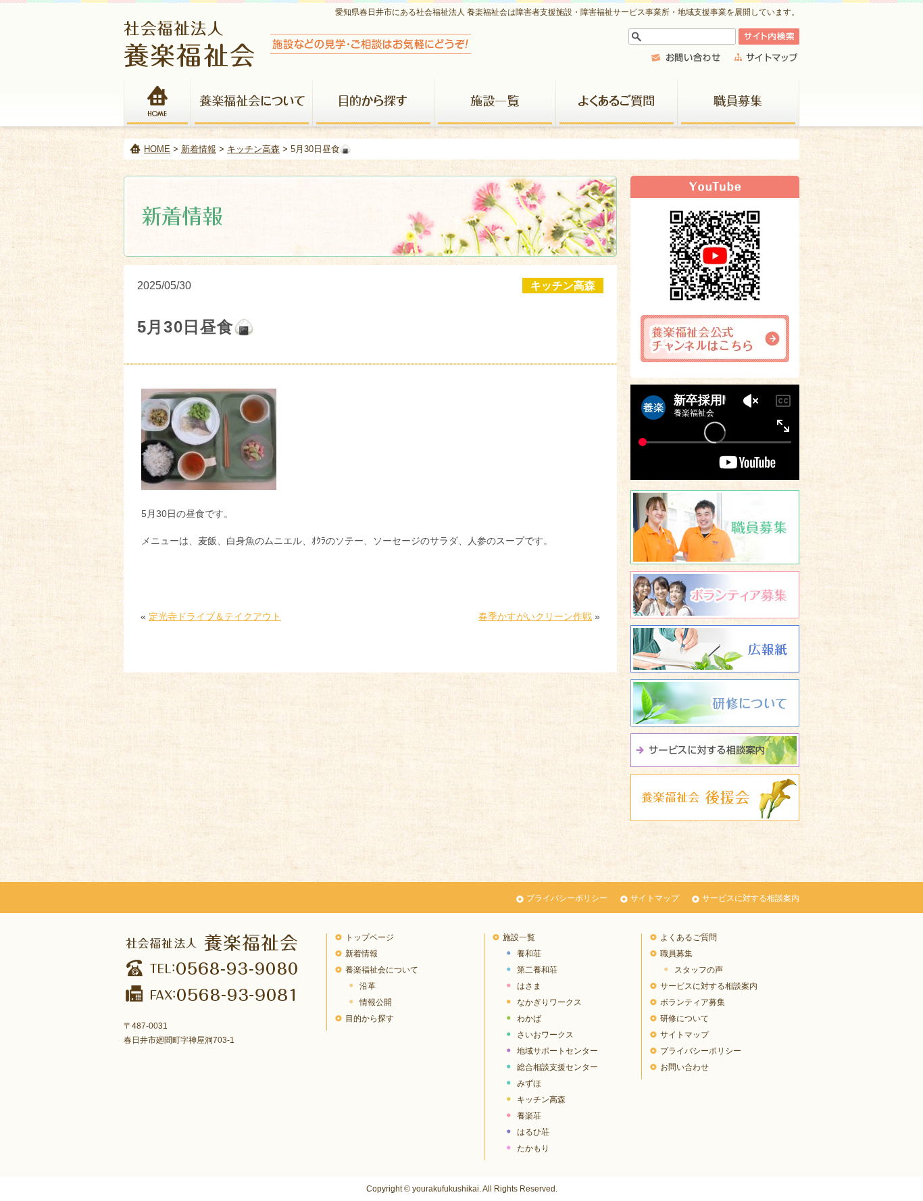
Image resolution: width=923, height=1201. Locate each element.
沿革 (367, 986)
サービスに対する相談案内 (750, 898)
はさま (529, 986)
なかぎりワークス (549, 1002)
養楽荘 (529, 1116)
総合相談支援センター (557, 1067)
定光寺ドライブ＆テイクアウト (215, 616)
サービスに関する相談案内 (714, 750)
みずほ (529, 1083)
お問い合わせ (684, 1067)
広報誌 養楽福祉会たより (714, 648)
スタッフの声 (698, 970)
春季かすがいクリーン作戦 (535, 616)
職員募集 (738, 102)
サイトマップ (654, 898)
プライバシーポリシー (566, 898)
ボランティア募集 (714, 594)
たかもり (533, 1148)
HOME (157, 102)
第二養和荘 (537, 970)
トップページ (369, 937)
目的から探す (373, 102)
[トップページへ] (298, 63)
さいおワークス (545, 1034)
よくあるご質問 (617, 102)
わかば (529, 1018)
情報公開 (375, 1002)
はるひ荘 (533, 1132)
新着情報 (198, 149)
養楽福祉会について (252, 102)
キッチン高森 (253, 149)
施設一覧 (495, 102)
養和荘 (529, 953)
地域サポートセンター (557, 1051)
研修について (714, 703)
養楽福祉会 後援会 (714, 797)
